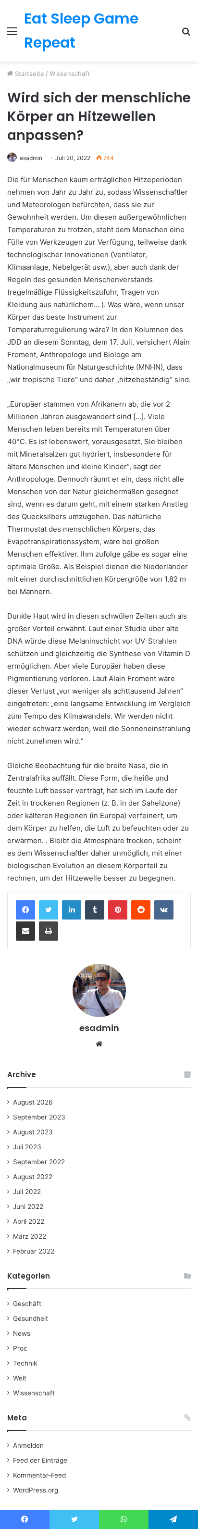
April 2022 (28, 1221)
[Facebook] (25, 910)
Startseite (28, 73)
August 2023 (33, 1132)
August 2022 (32, 1177)
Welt (19, 1378)
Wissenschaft (70, 73)
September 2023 (39, 1117)
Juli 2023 (27, 1147)
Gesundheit (30, 1318)
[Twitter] (48, 910)
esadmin (31, 158)
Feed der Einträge (40, 1460)
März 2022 (29, 1236)
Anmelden (28, 1445)
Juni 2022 (28, 1206)
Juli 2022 (27, 1191)
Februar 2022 (33, 1251)
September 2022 (39, 1162)
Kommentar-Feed (39, 1475)
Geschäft (27, 1303)
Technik (25, 1363)
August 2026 (33, 1102)
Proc (20, 1348)
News (21, 1333)
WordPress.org (35, 1490)
